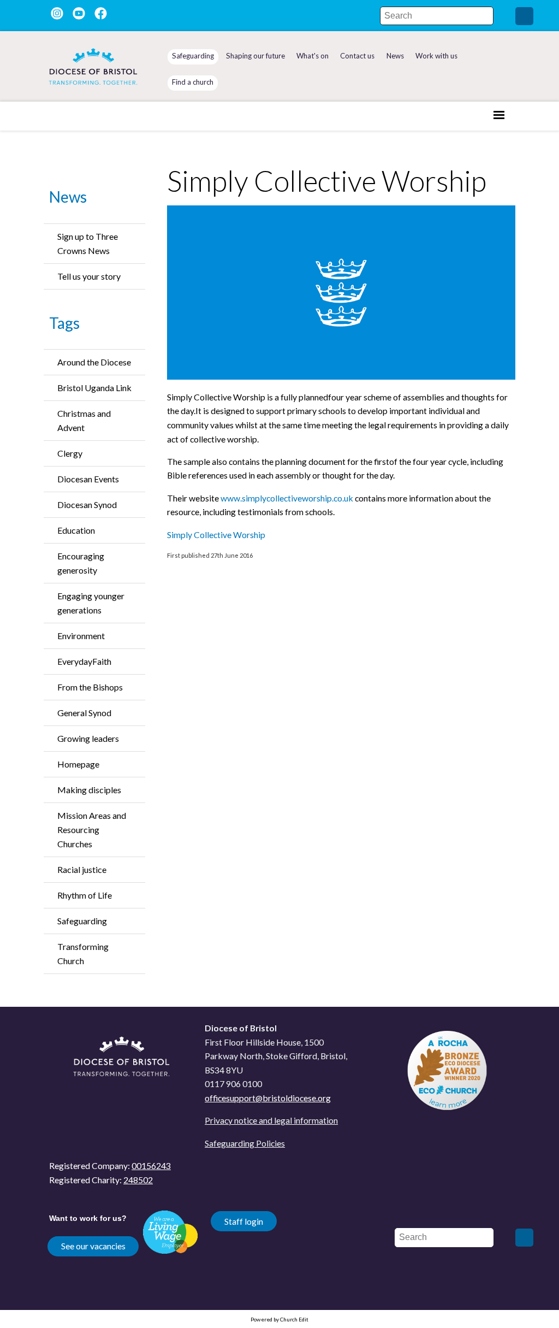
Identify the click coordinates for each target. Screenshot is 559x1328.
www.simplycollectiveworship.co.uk (287, 498)
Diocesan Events (88, 479)
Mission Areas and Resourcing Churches (91, 829)
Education (76, 530)
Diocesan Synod (87, 504)
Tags (64, 323)
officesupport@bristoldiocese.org (268, 1098)
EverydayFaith (84, 661)
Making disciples (89, 789)
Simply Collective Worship (216, 534)
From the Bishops (90, 687)
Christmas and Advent (84, 420)
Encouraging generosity (80, 563)
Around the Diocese (94, 362)
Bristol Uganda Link (94, 387)
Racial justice (81, 869)
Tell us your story (89, 276)
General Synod (84, 712)
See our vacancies (93, 1246)
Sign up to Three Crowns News (87, 243)
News (68, 196)
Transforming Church (83, 953)
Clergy (69, 453)
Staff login (243, 1221)
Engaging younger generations (90, 603)
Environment (81, 635)
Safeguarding (82, 921)
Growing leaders (88, 738)
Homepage (78, 764)
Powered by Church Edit (279, 1319)
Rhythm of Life (84, 895)
